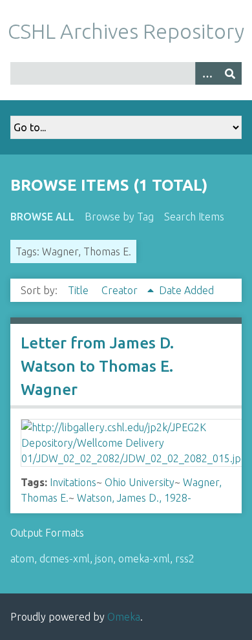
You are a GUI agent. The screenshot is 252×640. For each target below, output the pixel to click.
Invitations (73, 482)
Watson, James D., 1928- (134, 498)
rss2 (184, 558)
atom (22, 558)
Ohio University (139, 482)
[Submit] (230, 73)
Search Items (194, 216)
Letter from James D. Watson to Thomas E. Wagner (97, 366)
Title (79, 290)
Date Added (186, 290)
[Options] (206, 73)
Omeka (123, 617)
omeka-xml (144, 558)
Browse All (42, 216)
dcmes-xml (64, 558)
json (104, 558)
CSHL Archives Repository (126, 31)
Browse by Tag (119, 216)
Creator (120, 290)
